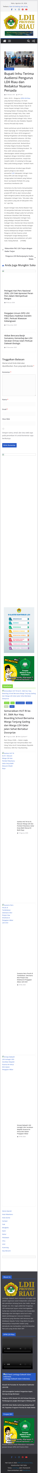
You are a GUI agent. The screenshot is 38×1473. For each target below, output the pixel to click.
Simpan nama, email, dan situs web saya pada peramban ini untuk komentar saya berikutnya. (17, 436)
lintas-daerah (20, 703)
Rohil (4, 1231)
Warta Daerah (7, 1211)
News (6, 706)
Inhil (3, 1244)
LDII (13, 173)
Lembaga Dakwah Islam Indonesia (16, 1379)
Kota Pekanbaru (7, 1214)
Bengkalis (5, 1228)
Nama (5, 399)
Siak (3, 1224)
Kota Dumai (6, 1218)
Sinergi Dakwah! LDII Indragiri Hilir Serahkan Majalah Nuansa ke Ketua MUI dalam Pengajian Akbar (25, 1129)
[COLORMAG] (19, 1282)
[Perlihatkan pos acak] (33, 41)
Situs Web (6, 419)
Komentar (6, 372)
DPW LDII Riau (25, 98)
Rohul (4, 1234)
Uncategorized (9, 69)
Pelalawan (5, 1237)
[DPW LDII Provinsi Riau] (4, 41)
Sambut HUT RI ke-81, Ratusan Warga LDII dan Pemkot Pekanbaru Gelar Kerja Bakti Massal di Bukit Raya (25, 826)
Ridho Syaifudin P (22, 736)
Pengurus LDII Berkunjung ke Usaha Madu (19, 257)
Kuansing (5, 1247)
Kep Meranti (6, 1251)
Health (7, 703)
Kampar (5, 1221)
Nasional (29, 703)
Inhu (12, 703)
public (12, 706)
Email (5, 409)
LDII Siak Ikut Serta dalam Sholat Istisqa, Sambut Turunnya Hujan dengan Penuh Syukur (20, 7)
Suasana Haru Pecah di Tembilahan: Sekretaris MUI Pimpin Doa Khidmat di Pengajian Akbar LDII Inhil (25, 977)
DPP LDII (20, 94)
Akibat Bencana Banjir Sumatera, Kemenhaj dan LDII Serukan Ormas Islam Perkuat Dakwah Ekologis (18, 339)
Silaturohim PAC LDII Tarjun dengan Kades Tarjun (18, 249)
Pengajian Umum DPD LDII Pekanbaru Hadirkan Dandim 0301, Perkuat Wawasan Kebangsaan (18, 317)
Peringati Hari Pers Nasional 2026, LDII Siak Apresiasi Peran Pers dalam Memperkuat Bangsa (18, 294)
